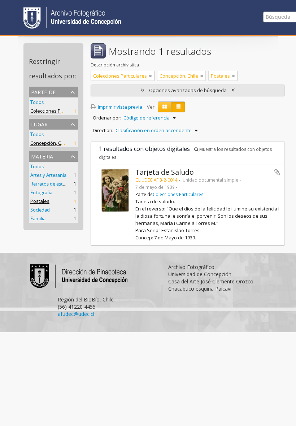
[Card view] (164, 106)
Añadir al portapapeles (277, 172)
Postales (39, 201)
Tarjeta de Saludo (164, 172)
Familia (37, 218)
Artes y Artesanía (48, 175)
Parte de (43, 91)
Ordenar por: (107, 117)
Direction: (103, 130)
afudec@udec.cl (76, 313)
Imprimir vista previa (119, 107)
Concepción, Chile (49, 143)
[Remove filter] (150, 75)
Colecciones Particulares (57, 111)
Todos (37, 102)
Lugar (39, 124)
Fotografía (41, 192)
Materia (42, 156)
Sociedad (40, 210)
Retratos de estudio (51, 184)
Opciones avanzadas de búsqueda (188, 90)
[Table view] (178, 106)
